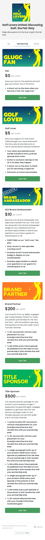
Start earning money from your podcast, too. (14, 527)
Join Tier (22, 97)
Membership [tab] (22, 44)
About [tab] (36, 44)
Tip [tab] (8, 44)
